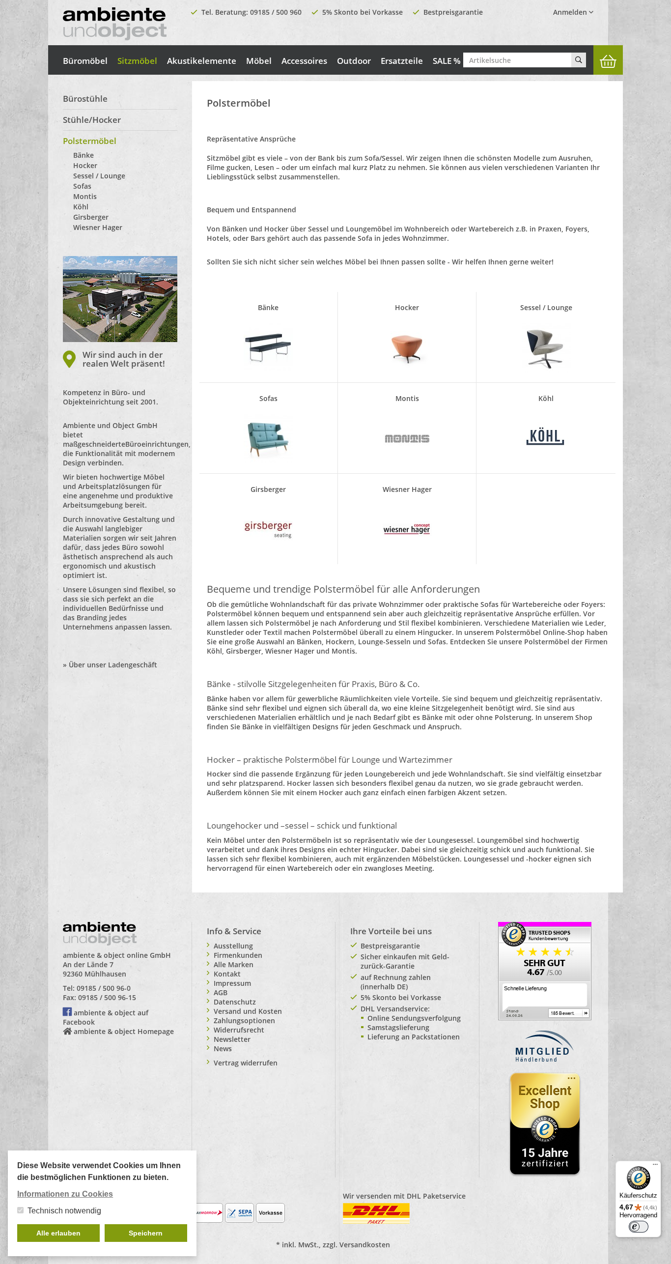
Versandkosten (364, 1244)
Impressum (232, 983)
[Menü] (655, 1167)
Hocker (85, 165)
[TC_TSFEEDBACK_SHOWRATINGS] (544, 970)
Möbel (259, 60)
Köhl (80, 206)
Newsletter (232, 1039)
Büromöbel (85, 60)
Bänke (83, 155)
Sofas (82, 186)
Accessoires (304, 60)
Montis (85, 196)
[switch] (638, 1227)
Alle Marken (233, 964)
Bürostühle (85, 98)
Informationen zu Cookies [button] (65, 1194)
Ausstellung (233, 945)
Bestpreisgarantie (453, 12)
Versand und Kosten (248, 1011)
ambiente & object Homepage (124, 1031)
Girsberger (91, 217)
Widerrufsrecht (239, 1029)
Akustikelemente (201, 60)
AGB (220, 992)
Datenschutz (235, 1001)
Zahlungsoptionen (244, 1020)
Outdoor (354, 60)
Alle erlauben (58, 1233)
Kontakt (227, 973)
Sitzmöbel (137, 60)
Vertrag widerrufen (246, 1062)
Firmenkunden (238, 955)
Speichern (146, 1233)
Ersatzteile (402, 60)
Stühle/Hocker (92, 119)
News (223, 1048)
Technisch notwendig (64, 1211)
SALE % (447, 60)
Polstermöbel (89, 140)
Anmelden (571, 12)
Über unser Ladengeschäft (113, 664)
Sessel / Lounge (99, 175)
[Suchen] (578, 60)
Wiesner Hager (97, 227)
